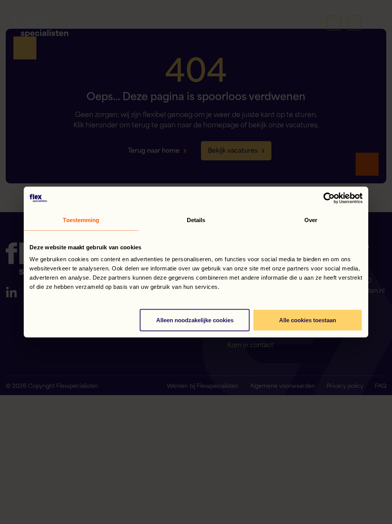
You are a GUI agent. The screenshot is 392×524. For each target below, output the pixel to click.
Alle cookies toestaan (307, 320)
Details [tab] (196, 220)
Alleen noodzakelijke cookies (195, 320)
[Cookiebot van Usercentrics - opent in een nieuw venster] (329, 198)
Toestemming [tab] (81, 220)
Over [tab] (310, 220)
